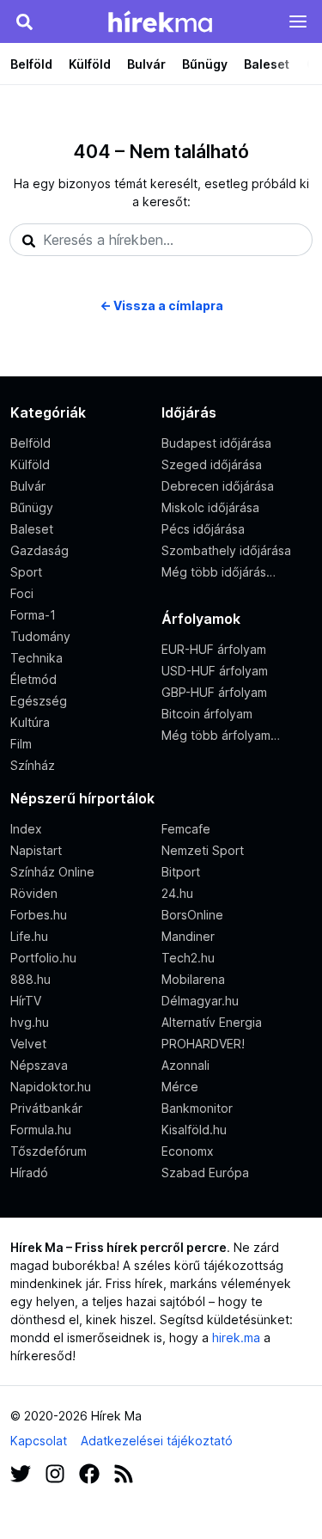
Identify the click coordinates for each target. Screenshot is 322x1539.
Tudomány (40, 636)
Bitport (180, 871)
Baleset (266, 64)
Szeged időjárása (211, 464)
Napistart (36, 850)
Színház (32, 765)
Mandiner (188, 936)
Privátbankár (46, 1108)
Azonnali (185, 1065)
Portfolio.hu (43, 957)
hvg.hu (29, 1022)
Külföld (90, 64)
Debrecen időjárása (217, 486)
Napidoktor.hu (50, 1086)
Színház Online (52, 871)
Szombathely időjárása (226, 550)
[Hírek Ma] (160, 21)
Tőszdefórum (48, 1151)
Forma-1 (33, 615)
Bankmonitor (197, 1108)
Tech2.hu (188, 957)
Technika (36, 657)
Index (26, 828)
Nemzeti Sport (202, 850)
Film (21, 743)
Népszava (39, 1065)
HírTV (25, 1000)
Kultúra (30, 722)
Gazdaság (39, 550)
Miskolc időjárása (210, 507)
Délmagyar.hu (200, 1000)
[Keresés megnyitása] (24, 21)
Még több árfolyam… (220, 735)
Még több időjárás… (218, 572)
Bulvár (146, 64)
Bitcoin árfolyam (206, 713)
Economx (187, 1151)
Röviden (34, 893)
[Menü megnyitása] (298, 21)
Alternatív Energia (211, 1022)
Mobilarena (193, 979)
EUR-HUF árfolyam (213, 649)
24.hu (177, 893)
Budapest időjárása (216, 443)
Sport (26, 572)
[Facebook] (89, 1472)
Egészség (38, 700)
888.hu (30, 979)
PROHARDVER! (203, 1043)
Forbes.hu (38, 914)
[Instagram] (55, 1472)
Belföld (31, 64)
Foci (21, 593)
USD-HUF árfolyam (214, 670)
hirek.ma (236, 1337)
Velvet (28, 1043)
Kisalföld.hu (194, 1129)
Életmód (33, 679)
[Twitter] (20, 1472)
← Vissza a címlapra (161, 305)
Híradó (29, 1172)
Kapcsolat (38, 1440)
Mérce (179, 1086)
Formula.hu (40, 1129)
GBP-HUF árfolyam (214, 692)
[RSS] (123, 1472)
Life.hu (29, 936)
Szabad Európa (205, 1172)
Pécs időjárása (203, 529)
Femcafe (185, 828)
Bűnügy (205, 64)
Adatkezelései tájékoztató (157, 1440)
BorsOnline (192, 914)
